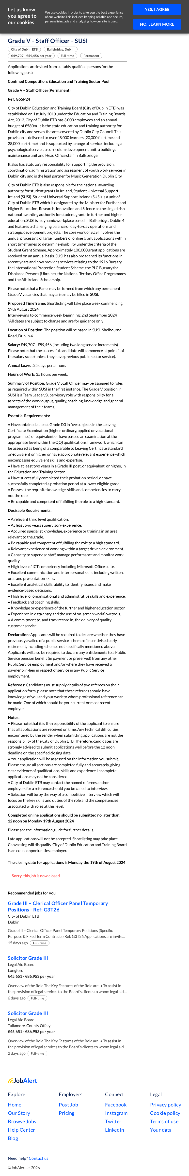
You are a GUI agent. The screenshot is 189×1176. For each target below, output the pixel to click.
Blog (13, 1138)
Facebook (115, 1104)
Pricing (67, 1113)
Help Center (21, 1130)
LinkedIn (114, 1130)
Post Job (68, 1104)
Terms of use (164, 1121)
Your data (161, 1130)
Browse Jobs (22, 1121)
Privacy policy (165, 1104)
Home (14, 1104)
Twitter (113, 1121)
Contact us (38, 1158)
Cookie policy (165, 1113)
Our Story (19, 1113)
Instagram (116, 1113)
